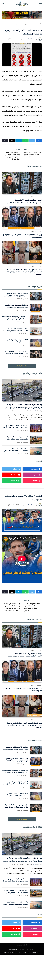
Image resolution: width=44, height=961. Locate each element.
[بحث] (3, 3)
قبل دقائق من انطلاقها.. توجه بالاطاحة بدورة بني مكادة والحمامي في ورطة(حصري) (12, 156)
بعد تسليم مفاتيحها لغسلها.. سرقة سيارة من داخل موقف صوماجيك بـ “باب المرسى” (23, 407)
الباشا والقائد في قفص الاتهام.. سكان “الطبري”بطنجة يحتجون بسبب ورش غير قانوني (24, 201)
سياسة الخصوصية (14, 949)
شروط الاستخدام (33, 952)
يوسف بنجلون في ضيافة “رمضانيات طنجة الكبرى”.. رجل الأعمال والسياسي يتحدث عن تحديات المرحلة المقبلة (12, 608)
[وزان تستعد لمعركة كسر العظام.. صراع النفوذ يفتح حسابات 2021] (22, 217)
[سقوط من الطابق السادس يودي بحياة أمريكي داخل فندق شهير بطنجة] (36, 428)
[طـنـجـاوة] (22, 3)
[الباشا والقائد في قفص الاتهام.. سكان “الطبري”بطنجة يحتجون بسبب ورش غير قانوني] (22, 183)
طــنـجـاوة (29, 39)
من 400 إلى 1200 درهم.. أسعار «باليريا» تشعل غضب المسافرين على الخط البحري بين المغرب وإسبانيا (16, 450)
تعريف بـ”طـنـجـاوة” (27, 949)
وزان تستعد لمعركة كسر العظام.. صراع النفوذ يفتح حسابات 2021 (22, 236)
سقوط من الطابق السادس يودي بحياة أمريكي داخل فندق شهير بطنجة (15, 426)
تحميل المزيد (23, 365)
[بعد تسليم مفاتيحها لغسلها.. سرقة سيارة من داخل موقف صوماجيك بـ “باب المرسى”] (22, 390)
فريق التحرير (22, 952)
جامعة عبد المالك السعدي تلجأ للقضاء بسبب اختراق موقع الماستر (32, 154)
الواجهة (39, 400)
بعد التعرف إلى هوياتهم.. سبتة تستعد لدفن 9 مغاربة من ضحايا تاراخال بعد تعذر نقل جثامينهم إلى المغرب (23, 272)
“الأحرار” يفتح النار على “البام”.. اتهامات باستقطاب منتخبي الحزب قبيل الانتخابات (15, 330)
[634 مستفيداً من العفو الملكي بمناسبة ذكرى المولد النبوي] (36, 343)
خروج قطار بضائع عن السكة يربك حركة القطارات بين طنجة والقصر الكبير (15, 438)
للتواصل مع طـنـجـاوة (10, 952)
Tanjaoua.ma (20, 945)
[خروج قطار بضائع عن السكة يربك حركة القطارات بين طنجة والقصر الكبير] (36, 440)
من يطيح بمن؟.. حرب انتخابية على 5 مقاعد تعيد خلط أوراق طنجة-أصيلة (16, 352)
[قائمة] (40, 3)
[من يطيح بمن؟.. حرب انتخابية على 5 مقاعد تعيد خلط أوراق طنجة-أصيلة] (36, 354)
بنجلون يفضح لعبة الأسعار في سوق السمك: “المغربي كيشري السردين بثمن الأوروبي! (32, 607)
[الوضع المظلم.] (6, 4)
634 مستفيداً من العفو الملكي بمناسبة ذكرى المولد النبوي (17, 340)
